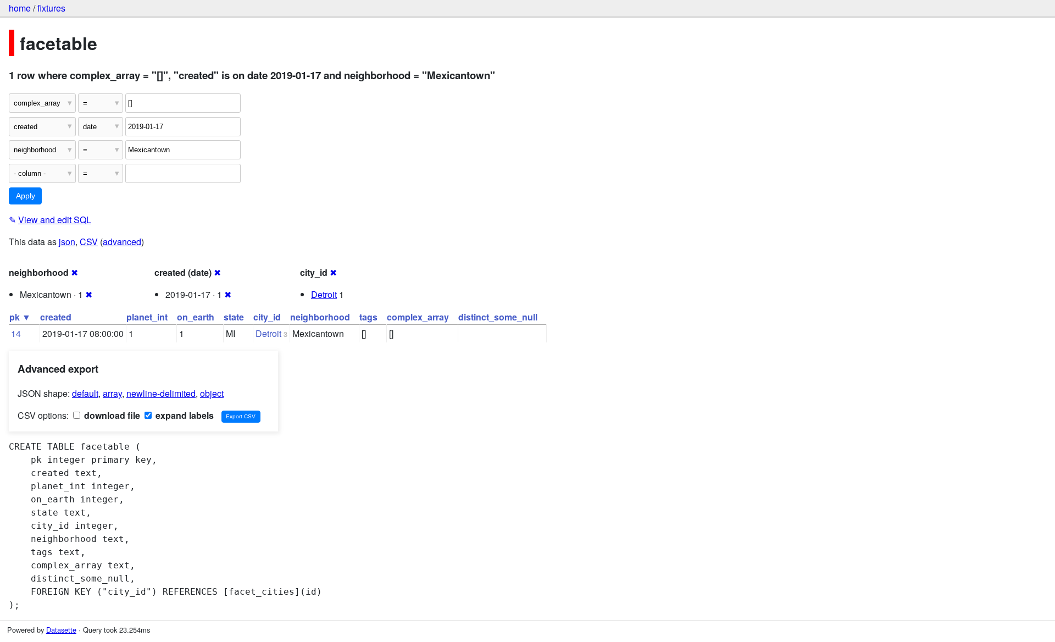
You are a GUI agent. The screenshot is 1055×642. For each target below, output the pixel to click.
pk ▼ (20, 317)
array (112, 393)
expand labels (183, 415)
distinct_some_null (497, 317)
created (55, 317)
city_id (267, 317)
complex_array (418, 317)
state (234, 317)
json (67, 241)
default (85, 393)
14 (16, 333)
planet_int (147, 317)
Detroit (324, 294)
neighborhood (320, 317)
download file (111, 415)
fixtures (51, 8)
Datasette (61, 629)
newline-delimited (161, 393)
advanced (122, 241)
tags (368, 317)
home (20, 8)
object (212, 393)
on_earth (195, 317)
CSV (89, 241)
